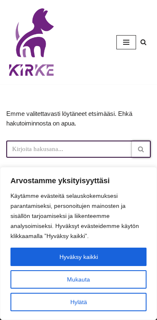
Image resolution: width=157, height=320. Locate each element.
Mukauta (78, 279)
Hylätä (78, 302)
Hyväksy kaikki (78, 256)
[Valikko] (126, 42)
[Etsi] (143, 42)
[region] (78, 243)
